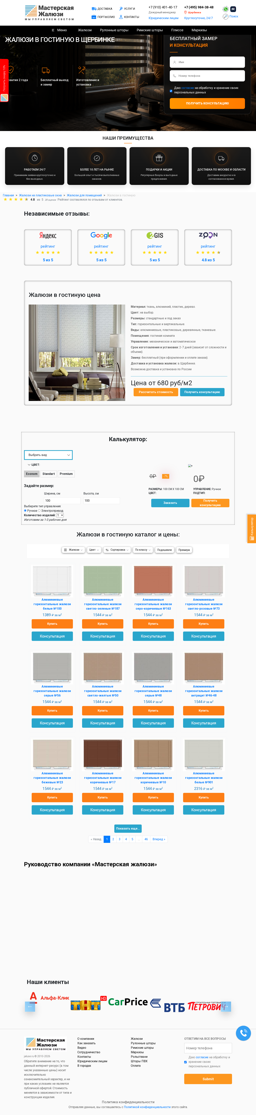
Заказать (170, 503)
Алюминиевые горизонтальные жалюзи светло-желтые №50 (102, 691)
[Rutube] (233, 9)
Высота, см (91, 493)
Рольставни (139, 1056)
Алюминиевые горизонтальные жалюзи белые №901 (203, 778)
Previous (30, 1007)
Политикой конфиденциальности (147, 1107)
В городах (84, 1065)
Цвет (92, 549)
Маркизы (199, 30)
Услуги (129, 8)
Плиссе (177, 30)
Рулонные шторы (114, 30)
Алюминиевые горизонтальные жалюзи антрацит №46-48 (203, 691)
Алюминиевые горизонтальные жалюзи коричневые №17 (102, 778)
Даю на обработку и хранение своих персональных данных (206, 90)
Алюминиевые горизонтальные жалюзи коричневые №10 (153, 778)
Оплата (136, 1065)
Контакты (131, 17)
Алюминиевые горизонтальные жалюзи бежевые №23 (52, 778)
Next (226, 1007)
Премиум (184, 549)
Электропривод (52, 510)
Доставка (104, 8)
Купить (52, 624)
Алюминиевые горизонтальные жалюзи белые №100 (52, 604)
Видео (81, 1047)
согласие (187, 88)
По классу (141, 549)
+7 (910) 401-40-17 (163, 7)
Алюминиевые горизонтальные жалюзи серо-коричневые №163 (153, 604)
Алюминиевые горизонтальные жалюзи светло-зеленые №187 (102, 604)
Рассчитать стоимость (156, 392)
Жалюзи (85, 30)
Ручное (32, 510)
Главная (8, 195)
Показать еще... (128, 828)
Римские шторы (150, 30)
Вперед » (159, 839)
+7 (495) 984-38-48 (198, 7)
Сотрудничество (88, 1052)
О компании (85, 1039)
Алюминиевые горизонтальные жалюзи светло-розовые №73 (203, 604)
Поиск (233, 16)
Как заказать (86, 1043)
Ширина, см (52, 493)
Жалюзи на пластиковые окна (40, 195)
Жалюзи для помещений (84, 195)
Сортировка (118, 549)
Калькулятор (252, 527)
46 (146, 839)
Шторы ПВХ (139, 1061)
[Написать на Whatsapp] (225, 9)
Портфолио (106, 17)
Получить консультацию (202, 392)
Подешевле (164, 549)
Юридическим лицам (163, 18)
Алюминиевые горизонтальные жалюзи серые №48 (153, 691)
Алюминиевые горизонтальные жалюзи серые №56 (52, 691)
